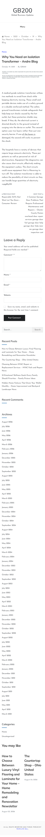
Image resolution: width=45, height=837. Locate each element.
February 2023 (8, 611)
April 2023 (6, 602)
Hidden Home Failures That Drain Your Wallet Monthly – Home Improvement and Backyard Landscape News (21, 386)
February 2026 (8, 449)
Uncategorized (8, 736)
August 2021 (7, 692)
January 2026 (7, 453)
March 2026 (7, 445)
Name (7, 275)
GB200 (22, 10)
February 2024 (8, 557)
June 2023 (6, 593)
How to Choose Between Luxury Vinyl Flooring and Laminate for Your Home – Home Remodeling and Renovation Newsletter (21, 352)
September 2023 (9, 579)
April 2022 (6, 656)
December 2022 (8, 620)
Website (7, 295)
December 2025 (8, 458)
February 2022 (8, 665)
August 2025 (7, 476)
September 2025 (9, 471)
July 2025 (6, 480)
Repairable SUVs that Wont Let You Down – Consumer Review (11, 200)
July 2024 (6, 534)
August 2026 (7, 422)
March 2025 (7, 498)
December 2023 (8, 566)
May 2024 (6, 543)
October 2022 (8, 629)
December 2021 (8, 674)
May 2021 (6, 705)
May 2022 (6, 651)
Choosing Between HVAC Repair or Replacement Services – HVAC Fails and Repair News (22, 367)
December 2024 (8, 512)
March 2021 (7, 714)
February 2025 (8, 503)
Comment (8, 255)
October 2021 (7, 683)
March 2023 (7, 606)
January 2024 (7, 561)
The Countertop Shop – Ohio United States (20, 360)
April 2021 (6, 709)
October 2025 (8, 467)
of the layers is (28, 134)
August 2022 (7, 638)
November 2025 (9, 462)
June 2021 (6, 700)
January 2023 (7, 615)
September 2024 (9, 525)
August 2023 (7, 584)
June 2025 (6, 485)
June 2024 (6, 539)
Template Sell (22, 829)
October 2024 (8, 521)
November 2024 (9, 516)
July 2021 (5, 696)
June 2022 (6, 647)
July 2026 (6, 427)
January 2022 (7, 669)
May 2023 (6, 597)
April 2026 (6, 440)
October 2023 (8, 575)
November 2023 (9, 570)
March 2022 (7, 660)
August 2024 (7, 530)
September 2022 (9, 633)
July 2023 (6, 588)
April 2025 (6, 494)
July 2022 (6, 642)
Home (4, 52)
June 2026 (6, 431)
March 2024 (7, 552)
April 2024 (6, 548)
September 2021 (9, 687)
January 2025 (7, 507)
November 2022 (9, 624)
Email (7, 285)
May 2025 (6, 489)
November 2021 (8, 678)
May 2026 (6, 436)
